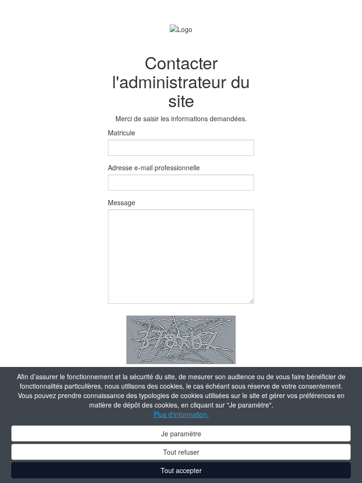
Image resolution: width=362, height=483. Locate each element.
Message (121, 202)
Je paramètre (181, 433)
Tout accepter (181, 470)
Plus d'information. (181, 414)
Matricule (121, 132)
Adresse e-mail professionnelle (154, 167)
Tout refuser (181, 452)
